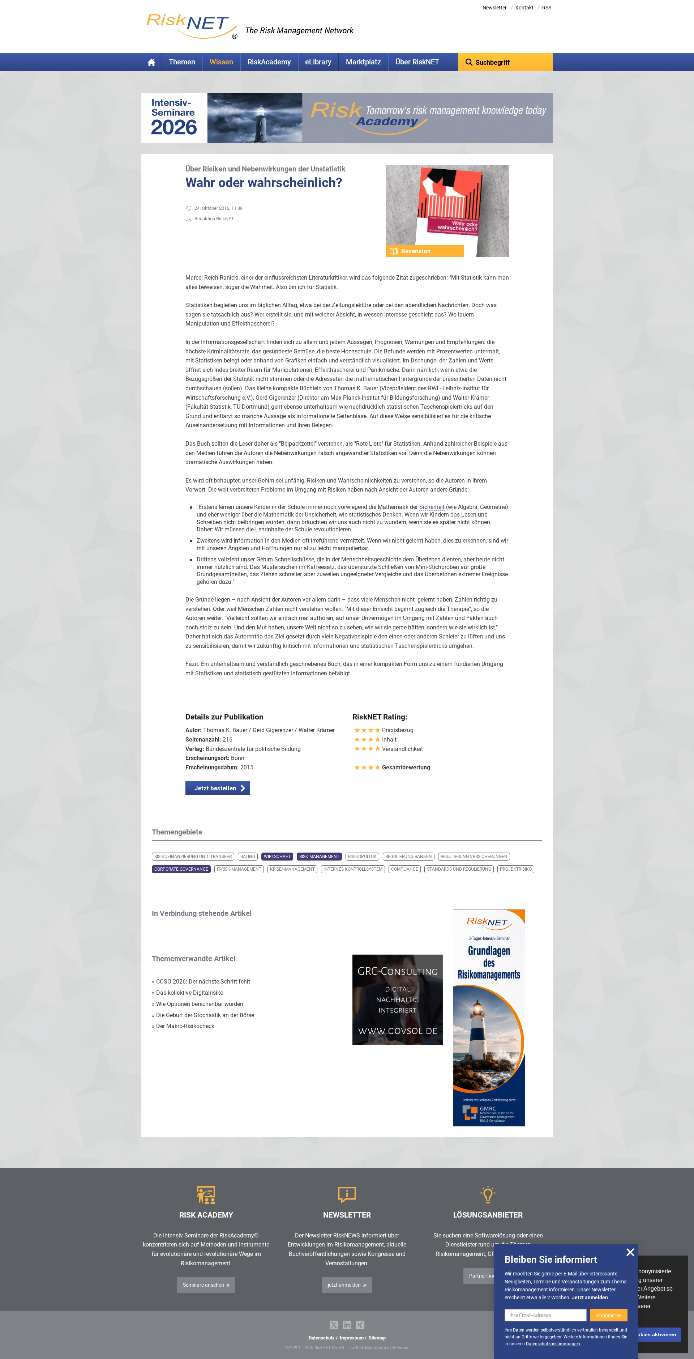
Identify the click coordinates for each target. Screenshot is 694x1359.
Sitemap (377, 1338)
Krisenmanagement (292, 869)
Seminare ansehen (203, 1285)
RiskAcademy (269, 62)
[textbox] (506, 62)
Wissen (221, 62)
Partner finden (485, 1276)
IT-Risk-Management (239, 869)
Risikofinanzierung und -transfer (193, 856)
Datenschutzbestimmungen (553, 1343)
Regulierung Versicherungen (474, 856)
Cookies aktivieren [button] (653, 1334)
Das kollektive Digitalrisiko (187, 992)
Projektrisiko (516, 869)
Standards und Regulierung (459, 869)
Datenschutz (322, 1338)
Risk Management (319, 856)
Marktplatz (363, 62)
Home (151, 62)
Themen (182, 62)
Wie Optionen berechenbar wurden (197, 1004)
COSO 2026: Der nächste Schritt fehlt (201, 981)
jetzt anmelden (344, 1285)
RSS (546, 7)
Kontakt (524, 7)
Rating (247, 856)
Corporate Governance (181, 869)
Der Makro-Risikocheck (183, 1026)
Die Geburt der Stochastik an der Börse (203, 1015)
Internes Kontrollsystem (353, 869)
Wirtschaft (277, 856)
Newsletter (495, 7)
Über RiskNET (417, 62)
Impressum (352, 1338)
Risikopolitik (362, 856)
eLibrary (318, 62)
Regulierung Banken (408, 856)
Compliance (404, 869)
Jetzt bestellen (215, 788)
